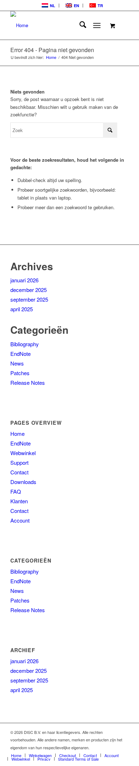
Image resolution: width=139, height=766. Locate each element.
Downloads (23, 481)
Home (17, 433)
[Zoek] (79, 25)
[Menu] (97, 25)
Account (20, 520)
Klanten (19, 501)
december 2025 (28, 289)
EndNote (20, 353)
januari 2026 (24, 280)
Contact (19, 472)
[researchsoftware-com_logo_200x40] (57, 25)
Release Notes (27, 382)
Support (19, 462)
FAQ (15, 491)
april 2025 (21, 309)
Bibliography (24, 344)
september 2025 (29, 299)
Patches (20, 373)
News (17, 363)
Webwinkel (23, 453)
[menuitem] (47, 5)
